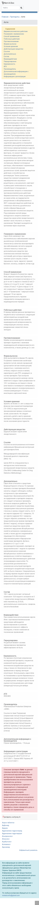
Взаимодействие (10, 59)
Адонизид (6, 847)
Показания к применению (14, 34)
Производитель (10, 69)
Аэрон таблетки (8, 823)
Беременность (9, 64)
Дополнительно (10, 54)
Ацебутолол (6, 842)
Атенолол (5, 839)
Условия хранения (11, 46)
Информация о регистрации (14, 76)
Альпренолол (7, 836)
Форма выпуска (10, 44)
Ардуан (5, 828)
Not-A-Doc (9, 3)
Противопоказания (11, 41)
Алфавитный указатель (28, 850)
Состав (6, 56)
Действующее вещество (13, 49)
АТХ (5, 66)
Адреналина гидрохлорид (12, 831)
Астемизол (6, 844)
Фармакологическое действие (16, 31)
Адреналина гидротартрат (12, 834)
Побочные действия (12, 39)
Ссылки (7, 51)
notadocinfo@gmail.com (11, 895)
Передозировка (10, 61)
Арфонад (5, 825)
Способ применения (11, 36)
